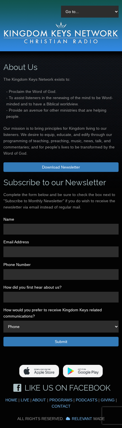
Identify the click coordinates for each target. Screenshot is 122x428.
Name (8, 219)
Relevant (82, 418)
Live (25, 400)
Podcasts (86, 400)
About (39, 400)
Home (11, 400)
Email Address (16, 242)
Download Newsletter (61, 167)
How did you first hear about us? (32, 287)
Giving (108, 400)
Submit (61, 341)
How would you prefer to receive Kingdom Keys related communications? (52, 313)
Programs (60, 400)
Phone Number (17, 264)
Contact (61, 406)
